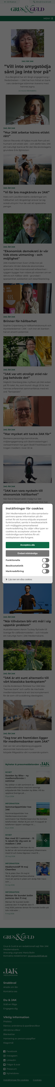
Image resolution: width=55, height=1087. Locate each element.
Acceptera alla (27, 545)
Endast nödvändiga (28, 553)
